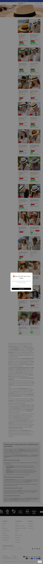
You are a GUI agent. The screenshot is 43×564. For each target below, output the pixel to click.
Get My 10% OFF (21, 288)
